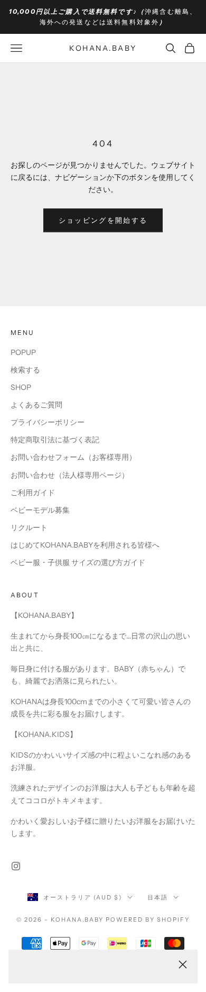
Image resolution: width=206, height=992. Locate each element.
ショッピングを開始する (103, 220)
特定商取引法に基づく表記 (55, 439)
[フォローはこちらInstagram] (16, 866)
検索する (25, 370)
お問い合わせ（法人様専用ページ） (70, 475)
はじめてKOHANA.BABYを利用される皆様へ (85, 545)
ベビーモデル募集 (40, 510)
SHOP (21, 387)
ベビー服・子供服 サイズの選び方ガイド (78, 562)
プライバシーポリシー (48, 422)
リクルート (29, 527)
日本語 (157, 897)
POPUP (23, 352)
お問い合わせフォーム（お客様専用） (73, 457)
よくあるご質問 (36, 404)
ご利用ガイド (33, 492)
